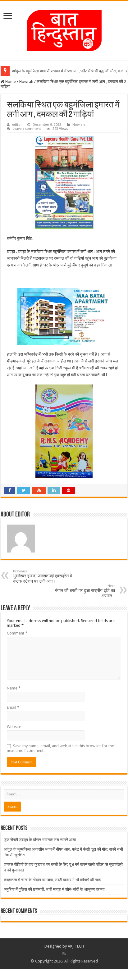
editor (17, 125)
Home (10, 81)
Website (14, 726)
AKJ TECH (76, 946)
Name (14, 688)
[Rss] (64, 954)
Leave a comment (27, 129)
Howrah (26, 81)
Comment (17, 633)
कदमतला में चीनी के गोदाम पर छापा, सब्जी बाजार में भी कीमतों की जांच (52, 879)
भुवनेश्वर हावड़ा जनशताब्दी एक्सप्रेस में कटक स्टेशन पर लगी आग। (42, 576)
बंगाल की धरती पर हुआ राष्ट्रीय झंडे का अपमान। (85, 591)
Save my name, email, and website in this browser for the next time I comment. (60, 748)
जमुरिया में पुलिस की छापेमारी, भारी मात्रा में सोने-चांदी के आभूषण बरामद (54, 889)
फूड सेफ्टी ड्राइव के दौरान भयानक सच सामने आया (40, 839)
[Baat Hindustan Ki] (64, 29)
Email (13, 707)
